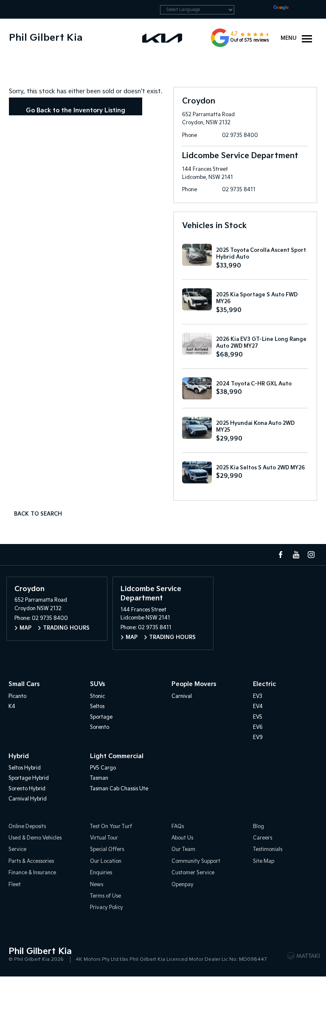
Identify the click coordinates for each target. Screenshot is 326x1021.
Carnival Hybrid (27, 799)
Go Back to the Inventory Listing (75, 110)
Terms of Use (105, 896)
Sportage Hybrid (28, 778)
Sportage (101, 717)
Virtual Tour (104, 838)
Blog (258, 826)
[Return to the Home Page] (16, 955)
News (96, 885)
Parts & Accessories (31, 861)
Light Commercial (116, 756)
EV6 (258, 727)
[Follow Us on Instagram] (311, 554)
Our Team (183, 849)
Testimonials (267, 849)
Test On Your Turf (111, 826)
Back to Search (38, 514)
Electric (264, 684)
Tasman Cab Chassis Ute (119, 789)
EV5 (257, 717)
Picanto (17, 696)
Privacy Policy (106, 907)
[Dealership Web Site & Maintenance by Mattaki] (303, 955)
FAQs (177, 826)
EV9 (258, 737)
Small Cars (23, 684)
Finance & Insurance (32, 873)
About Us (182, 838)
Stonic (97, 696)
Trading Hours (66, 628)
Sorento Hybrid (26, 789)
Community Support (195, 861)
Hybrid (18, 756)
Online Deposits (27, 826)
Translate (304, 9)
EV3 (257, 696)
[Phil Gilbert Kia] (163, 37)
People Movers (193, 684)
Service (17, 849)
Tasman (99, 778)
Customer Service (192, 873)
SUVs (97, 684)
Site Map (263, 861)
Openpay (182, 885)
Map (25, 628)
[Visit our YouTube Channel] (295, 554)
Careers (262, 838)
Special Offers (107, 849)
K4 (11, 706)
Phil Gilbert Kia (45, 38)
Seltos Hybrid (24, 768)
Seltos (97, 706)
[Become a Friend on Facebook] (280, 554)
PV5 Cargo (103, 768)
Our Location (105, 861)
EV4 (258, 706)
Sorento (99, 727)
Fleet (14, 885)
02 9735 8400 (240, 135)
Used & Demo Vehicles (35, 838)
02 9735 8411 (239, 190)
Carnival (181, 696)
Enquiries (101, 873)
